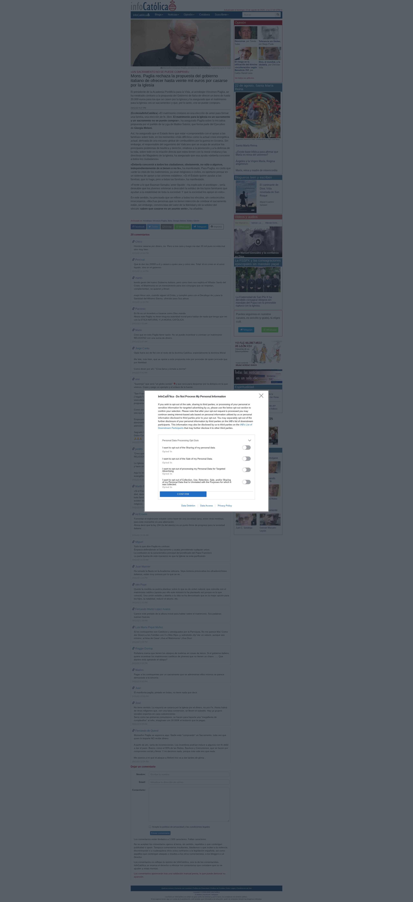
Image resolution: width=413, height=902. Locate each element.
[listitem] (206, 440)
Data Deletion (188, 505)
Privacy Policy (225, 505)
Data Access (206, 505)
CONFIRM (183, 494)
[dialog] (206, 451)
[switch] (246, 447)
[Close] (262, 397)
